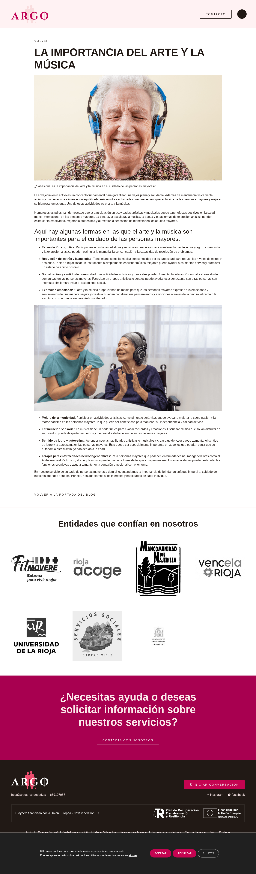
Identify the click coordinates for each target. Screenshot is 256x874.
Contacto (224, 832)
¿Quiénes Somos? (47, 832)
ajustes (133, 855)
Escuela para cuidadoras (166, 832)
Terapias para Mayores (133, 832)
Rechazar (184, 853)
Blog (212, 832)
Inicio (29, 832)
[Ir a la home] (101, 14)
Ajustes (208, 853)
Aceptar (161, 853)
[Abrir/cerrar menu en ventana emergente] (242, 14)
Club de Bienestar (195, 832)
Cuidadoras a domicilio (75, 832)
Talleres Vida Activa (104, 832)
